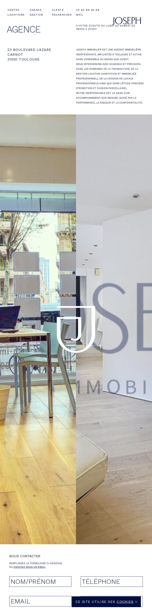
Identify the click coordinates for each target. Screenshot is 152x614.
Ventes (13, 9)
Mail (79, 14)
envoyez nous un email (29, 567)
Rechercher (62, 14)
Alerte (58, 9)
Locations (16, 14)
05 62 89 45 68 (88, 9)
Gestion (36, 14)
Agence (36, 9)
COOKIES (125, 602)
